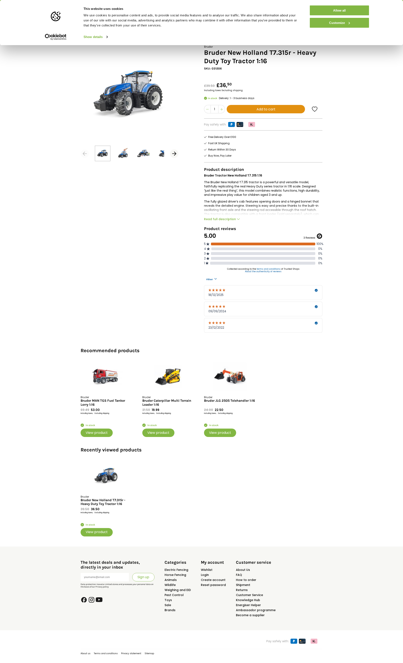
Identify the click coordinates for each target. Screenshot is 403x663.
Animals (171, 580)
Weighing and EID (178, 590)
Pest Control (174, 595)
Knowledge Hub (248, 600)
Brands (170, 610)
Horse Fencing (175, 575)
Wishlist (206, 570)
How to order (246, 580)
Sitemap (149, 653)
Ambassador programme (256, 610)
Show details (93, 37)
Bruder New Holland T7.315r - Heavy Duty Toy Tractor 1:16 (103, 502)
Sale (168, 605)
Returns (242, 590)
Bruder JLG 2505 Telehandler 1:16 (229, 401)
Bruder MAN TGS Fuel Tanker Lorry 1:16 (103, 402)
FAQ (239, 575)
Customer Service (249, 595)
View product (97, 432)
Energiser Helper (248, 605)
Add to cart (265, 109)
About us (85, 653)
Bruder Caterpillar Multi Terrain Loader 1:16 (166, 402)
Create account (213, 580)
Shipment (243, 585)
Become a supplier (250, 615)
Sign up (143, 577)
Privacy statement (131, 653)
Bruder (208, 46)
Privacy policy (102, 587)
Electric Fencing (176, 570)
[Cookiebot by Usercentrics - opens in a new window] (55, 37)
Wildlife (170, 585)
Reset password (213, 585)
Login (205, 575)
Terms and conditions (106, 653)
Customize (337, 23)
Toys (168, 600)
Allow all (339, 10)
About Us (243, 570)
